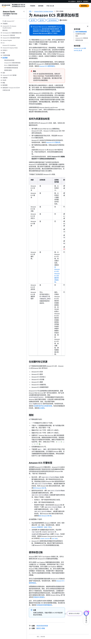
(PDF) (55, 33)
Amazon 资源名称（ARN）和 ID (42, 527)
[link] (59, 11)
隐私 (38, 636)
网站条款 (43, 636)
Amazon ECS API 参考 (80, 48)
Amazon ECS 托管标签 (53, 142)
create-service (45, 538)
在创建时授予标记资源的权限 (43, 406)
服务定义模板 (40, 628)
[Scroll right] (55, 5)
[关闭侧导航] (24, 11)
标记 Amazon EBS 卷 (39, 488)
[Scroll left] (29, 5)
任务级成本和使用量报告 (44, 605)
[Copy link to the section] (27, 119)
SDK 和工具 (77, 50)
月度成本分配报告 (39, 597)
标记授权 (42, 408)
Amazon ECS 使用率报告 (47, 66)
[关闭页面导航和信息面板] (87, 26)
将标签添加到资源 (42, 626)
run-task (54, 538)
